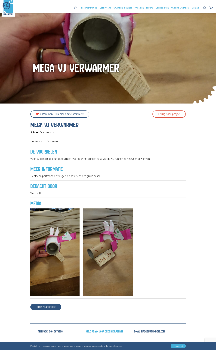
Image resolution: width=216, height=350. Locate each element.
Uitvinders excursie (123, 7)
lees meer (118, 346)
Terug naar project (169, 114)
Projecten (139, 7)
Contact (195, 7)
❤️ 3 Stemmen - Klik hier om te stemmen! (60, 114)
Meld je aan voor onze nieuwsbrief (104, 331)
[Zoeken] (204, 8)
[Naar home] (8, 7)
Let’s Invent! (105, 7)
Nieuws (149, 7)
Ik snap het (178, 346)
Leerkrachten (162, 7)
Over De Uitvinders (180, 7)
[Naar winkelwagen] (211, 8)
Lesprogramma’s (89, 7)
